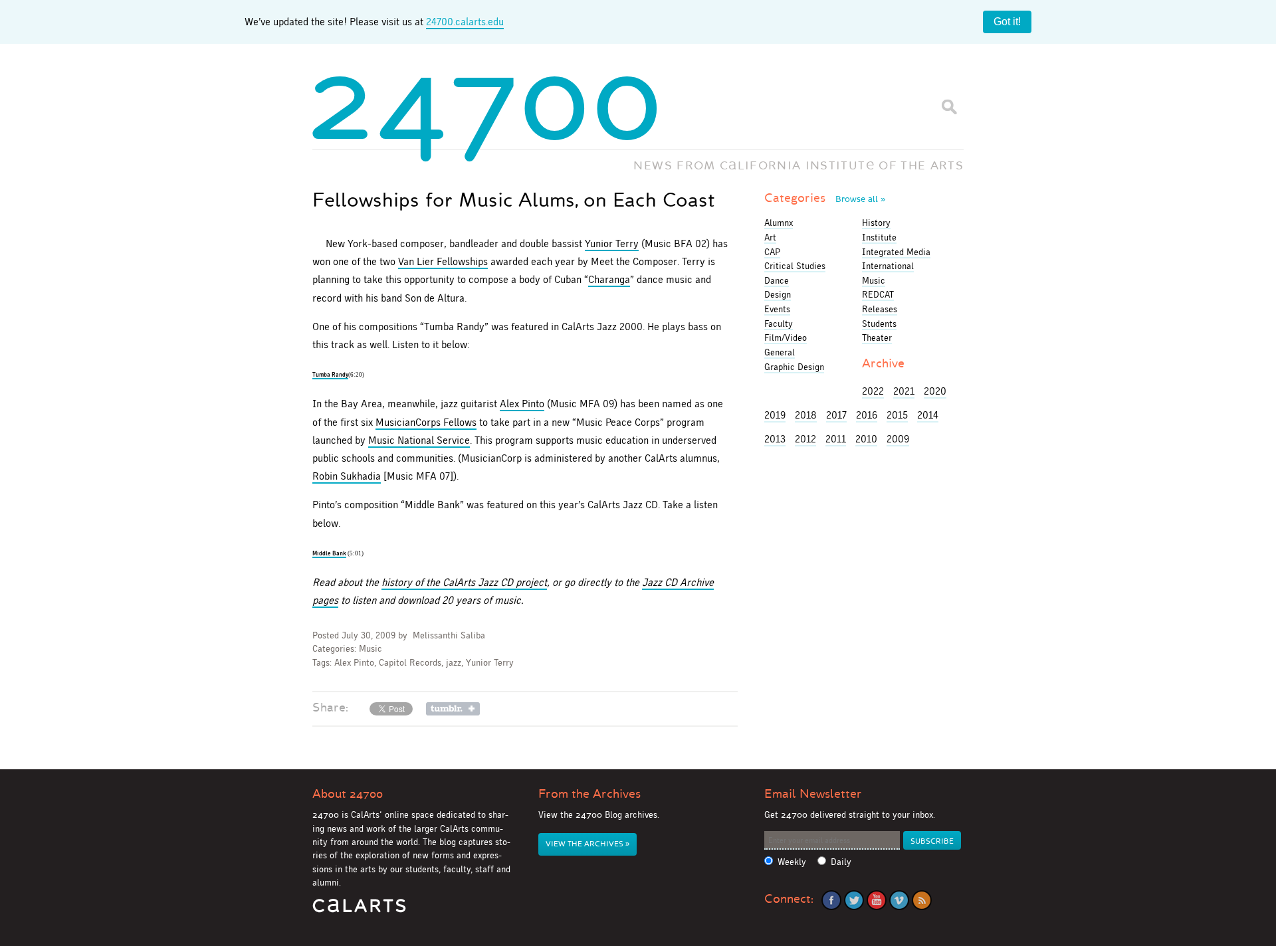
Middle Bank (329, 553)
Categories (824, 198)
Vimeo (899, 900)
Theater (877, 337)
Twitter (854, 900)
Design (777, 294)
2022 (873, 391)
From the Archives (589, 794)
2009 (898, 438)
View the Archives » (587, 844)
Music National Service (419, 440)
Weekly (792, 862)
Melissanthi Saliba (449, 635)
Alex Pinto (522, 403)
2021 (903, 391)
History (876, 222)
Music (370, 649)
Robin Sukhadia (346, 476)
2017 (836, 415)
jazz (453, 663)
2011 (835, 438)
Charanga (609, 279)
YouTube (877, 900)
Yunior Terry (612, 243)
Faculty (778, 323)
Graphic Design (794, 366)
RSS (922, 900)
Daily (841, 862)
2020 (935, 391)
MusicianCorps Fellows (426, 422)
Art (770, 237)
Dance (776, 280)
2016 (866, 415)
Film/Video (785, 337)
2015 (897, 415)
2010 (866, 438)
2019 (775, 415)
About (347, 794)
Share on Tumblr (453, 708)
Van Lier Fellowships (443, 261)
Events (777, 309)
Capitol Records (410, 663)
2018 (806, 415)
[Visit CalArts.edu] (359, 910)
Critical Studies (794, 265)
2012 (805, 438)
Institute (879, 237)
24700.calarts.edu (465, 21)
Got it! (1007, 21)
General (779, 352)
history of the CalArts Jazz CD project (464, 582)
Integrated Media (896, 251)
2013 (775, 438)
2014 (927, 415)
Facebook (831, 900)
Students (879, 323)
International (888, 265)
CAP (772, 251)
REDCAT (878, 294)
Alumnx (778, 222)
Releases (879, 309)
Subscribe (932, 841)
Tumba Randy (330, 374)
